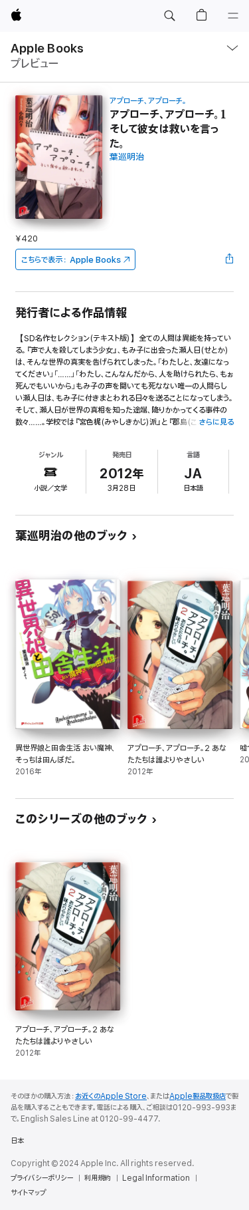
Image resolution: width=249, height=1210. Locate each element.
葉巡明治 (127, 157)
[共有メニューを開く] (229, 259)
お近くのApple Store (111, 1096)
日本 (17, 1140)
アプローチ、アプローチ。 (148, 101)
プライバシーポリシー (42, 1178)
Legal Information (156, 1178)
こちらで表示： (71, 260)
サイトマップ (28, 1192)
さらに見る (216, 422)
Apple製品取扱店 (197, 1096)
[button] (169, 16)
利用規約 (97, 1178)
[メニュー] (233, 16)
